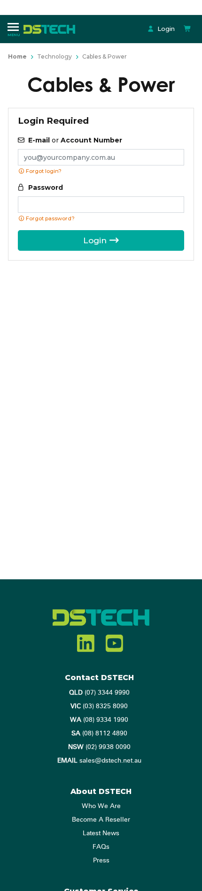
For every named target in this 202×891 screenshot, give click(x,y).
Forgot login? (43, 171)
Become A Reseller (101, 819)
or (75, 140)
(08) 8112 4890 (99, 733)
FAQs (101, 847)
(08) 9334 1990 (99, 720)
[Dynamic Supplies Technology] (51, 29)
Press (101, 860)
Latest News (101, 833)
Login (165, 28)
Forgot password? (49, 218)
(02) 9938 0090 (99, 747)
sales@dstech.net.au (99, 760)
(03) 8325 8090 (99, 706)
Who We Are (101, 806)
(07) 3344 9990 (99, 692)
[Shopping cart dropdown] (187, 29)
